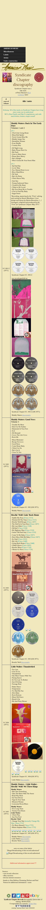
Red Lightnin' (24, 94)
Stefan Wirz (33, 904)
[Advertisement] (23, 23)
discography (26, 415)
